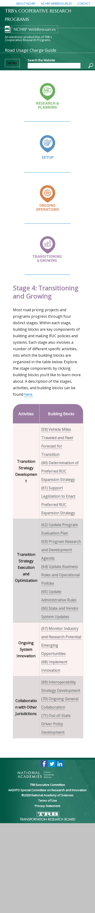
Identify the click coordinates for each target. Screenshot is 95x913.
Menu (12, 63)
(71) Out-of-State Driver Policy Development (56, 724)
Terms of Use (47, 800)
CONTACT (83, 4)
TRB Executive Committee (47, 785)
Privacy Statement (47, 806)
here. (28, 394)
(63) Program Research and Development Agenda (61, 550)
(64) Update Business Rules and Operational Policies (60, 575)
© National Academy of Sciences (47, 795)
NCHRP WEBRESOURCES (56, 4)
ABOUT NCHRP (26, 4)
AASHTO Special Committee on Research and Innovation (47, 790)
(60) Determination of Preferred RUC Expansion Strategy (60, 471)
